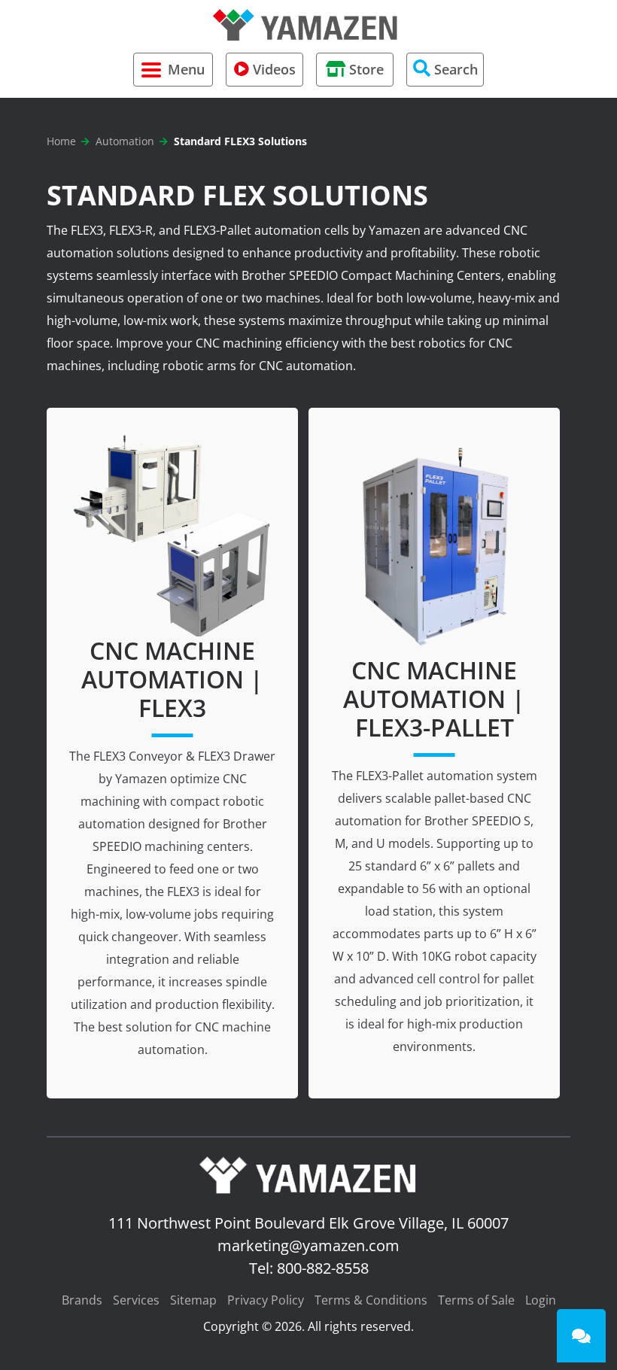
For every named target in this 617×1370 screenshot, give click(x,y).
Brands (82, 1300)
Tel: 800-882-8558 (309, 1268)
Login (540, 1300)
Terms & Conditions (371, 1300)
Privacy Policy (265, 1300)
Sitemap (193, 1300)
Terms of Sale (476, 1300)
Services (136, 1300)
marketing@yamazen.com (308, 1245)
